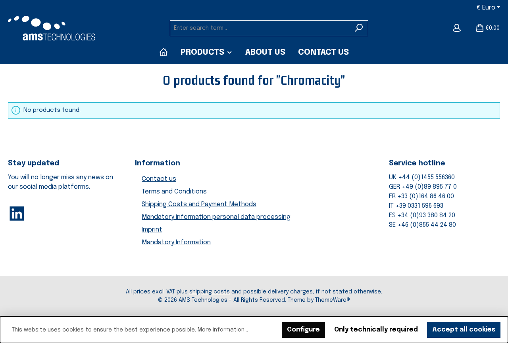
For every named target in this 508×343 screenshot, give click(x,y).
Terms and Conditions (174, 191)
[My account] (456, 28)
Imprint (152, 229)
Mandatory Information (176, 242)
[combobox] (260, 28)
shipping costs (209, 292)
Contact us (159, 179)
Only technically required (376, 329)
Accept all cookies (463, 329)
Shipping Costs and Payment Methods (199, 204)
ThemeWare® (332, 300)
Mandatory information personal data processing (216, 217)
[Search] (359, 28)
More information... (223, 330)
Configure (303, 329)
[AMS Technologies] (163, 52)
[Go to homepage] (51, 28)
